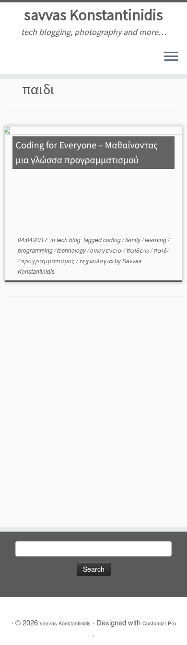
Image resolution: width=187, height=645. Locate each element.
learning (156, 239)
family (133, 239)
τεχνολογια (97, 260)
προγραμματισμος (48, 260)
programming (36, 250)
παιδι (161, 250)
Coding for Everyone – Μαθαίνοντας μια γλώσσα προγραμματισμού (86, 152)
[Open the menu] (171, 57)
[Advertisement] (93, 419)
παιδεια (138, 250)
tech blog (69, 239)
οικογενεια (106, 250)
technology (72, 250)
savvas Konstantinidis (93, 15)
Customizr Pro (159, 623)
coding (112, 239)
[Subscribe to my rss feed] (10, 60)
